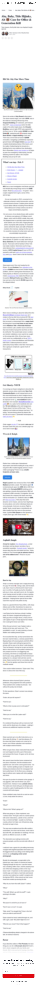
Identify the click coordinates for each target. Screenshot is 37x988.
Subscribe (18, 976)
